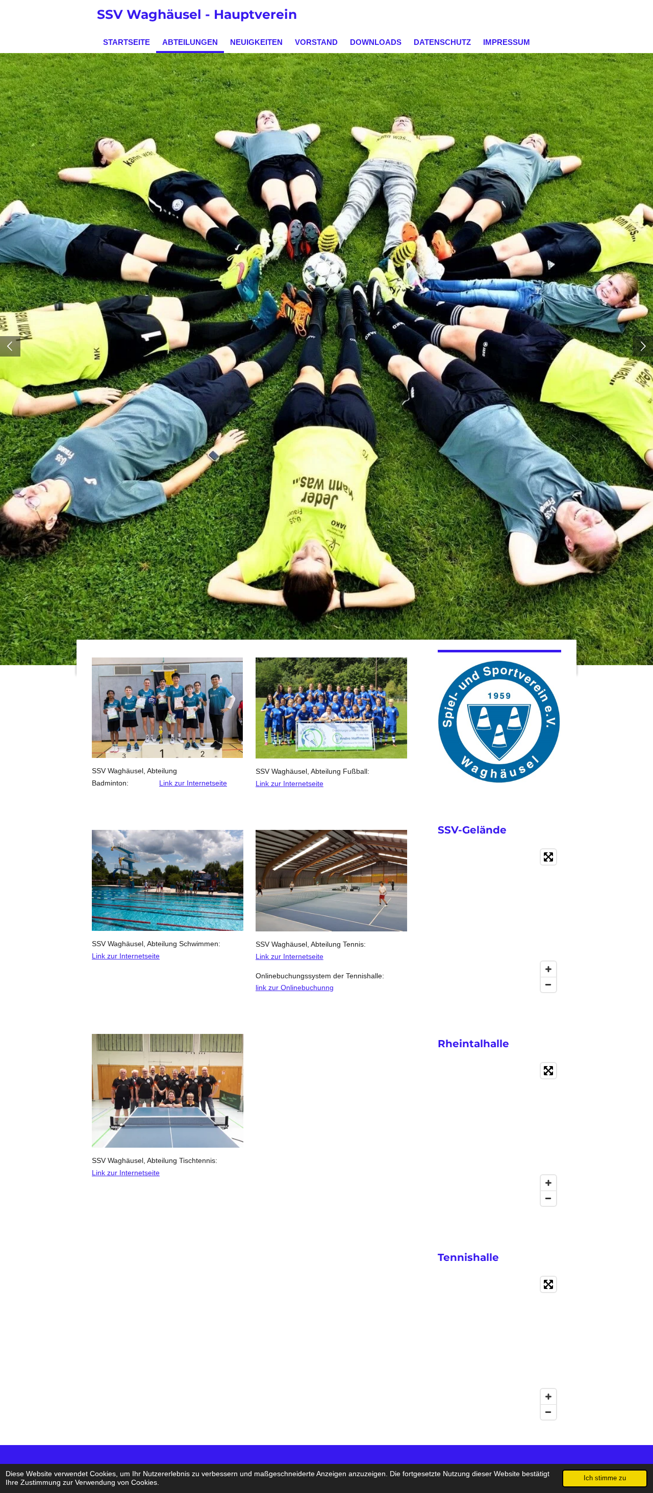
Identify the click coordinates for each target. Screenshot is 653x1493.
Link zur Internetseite (193, 783)
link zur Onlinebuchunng (295, 987)
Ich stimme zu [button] (605, 1478)
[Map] (499, 920)
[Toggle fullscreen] (548, 857)
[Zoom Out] (548, 984)
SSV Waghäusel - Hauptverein (197, 14)
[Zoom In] (548, 969)
